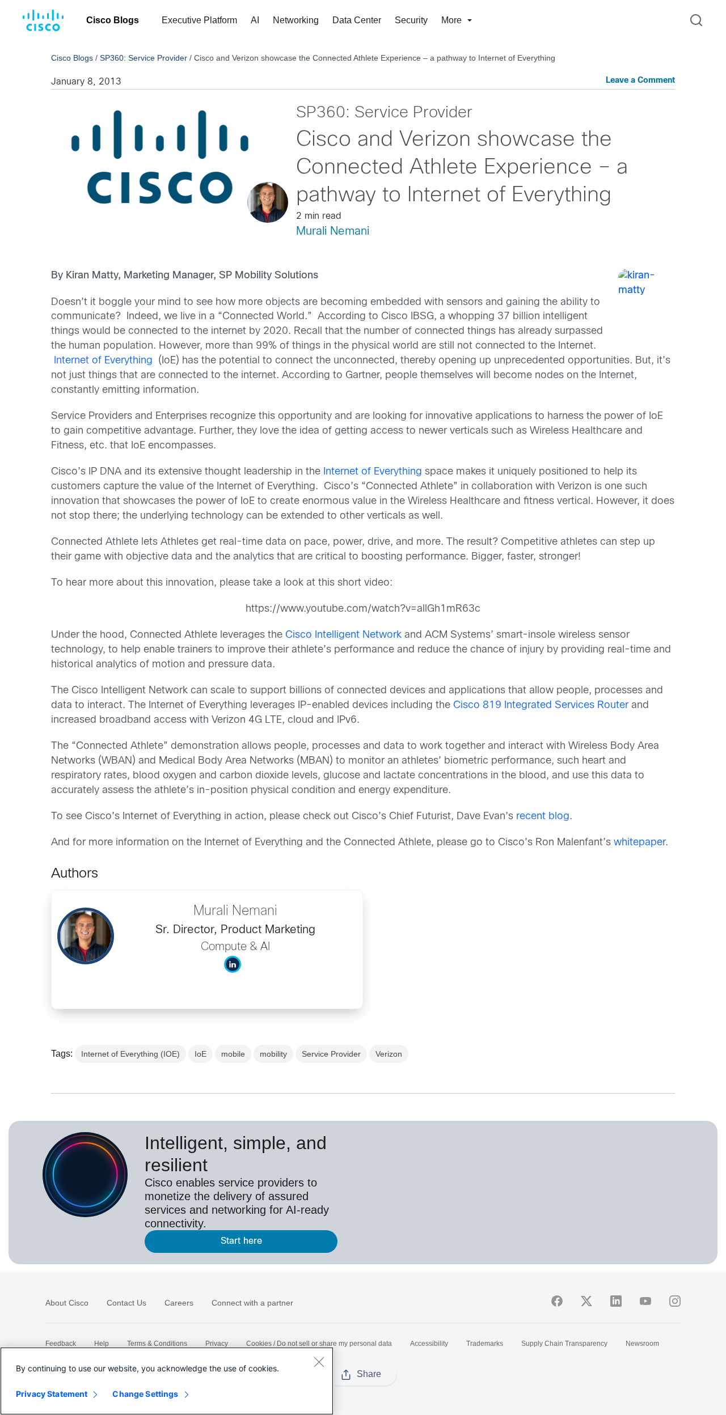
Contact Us (126, 1302)
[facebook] (557, 1301)
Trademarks (484, 1344)
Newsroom (642, 1344)
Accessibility (429, 1344)
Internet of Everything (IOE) (130, 1053)
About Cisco (66, 1302)
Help (101, 1344)
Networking (296, 20)
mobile (233, 1053)
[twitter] (586, 1301)
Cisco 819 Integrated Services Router (540, 705)
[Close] (318, 1361)
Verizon (388, 1053)
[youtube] (645, 1301)
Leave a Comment (640, 80)
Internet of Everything (103, 361)
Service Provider (331, 1053)
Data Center (356, 20)
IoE (200, 1053)
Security (411, 20)
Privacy (216, 1344)
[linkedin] (616, 1301)
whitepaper (639, 843)
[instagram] (675, 1301)
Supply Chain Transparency (564, 1344)
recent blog (542, 816)
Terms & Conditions (157, 1344)
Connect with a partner (252, 1302)
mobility (273, 1053)
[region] (167, 1381)
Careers (178, 1302)
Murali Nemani (332, 231)
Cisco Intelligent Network (343, 635)
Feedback (60, 1344)
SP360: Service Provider (143, 57)
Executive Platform (199, 20)
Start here (241, 1241)
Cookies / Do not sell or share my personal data (319, 1344)
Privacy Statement (51, 1394)
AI (255, 20)
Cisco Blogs (112, 20)
